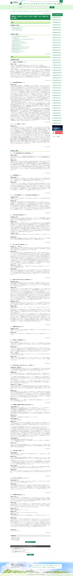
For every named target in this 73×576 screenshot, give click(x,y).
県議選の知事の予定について (16, 44)
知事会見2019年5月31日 (57, 32)
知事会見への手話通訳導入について (17, 27)
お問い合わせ (54, 567)
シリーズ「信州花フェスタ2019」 (17, 30)
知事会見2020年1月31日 (57, 95)
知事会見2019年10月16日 (57, 65)
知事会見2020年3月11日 (57, 110)
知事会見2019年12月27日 (57, 87)
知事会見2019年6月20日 (57, 37)
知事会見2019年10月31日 (57, 70)
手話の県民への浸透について (16, 49)
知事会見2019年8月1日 (57, 47)
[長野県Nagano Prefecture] (14, 3)
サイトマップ (58, 565)
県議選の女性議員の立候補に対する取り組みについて (20, 48)
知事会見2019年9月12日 (57, 57)
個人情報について (52, 565)
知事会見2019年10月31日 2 (58, 72)
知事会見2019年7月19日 (57, 42)
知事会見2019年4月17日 (57, 22)
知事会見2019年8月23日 (57, 52)
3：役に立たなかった (26, 549)
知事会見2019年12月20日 (57, 85)
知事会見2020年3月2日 (57, 105)
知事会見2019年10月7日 (57, 62)
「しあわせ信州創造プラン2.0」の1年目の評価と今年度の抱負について (23, 39)
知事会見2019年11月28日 (57, 80)
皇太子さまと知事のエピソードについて (18, 50)
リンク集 (34, 567)
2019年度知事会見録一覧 (58, 14)
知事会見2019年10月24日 (57, 67)
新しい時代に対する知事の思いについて (18, 41)
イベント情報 (56, 136)
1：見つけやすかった (15, 552)
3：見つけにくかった (28, 552)
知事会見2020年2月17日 (57, 100)
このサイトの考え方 (36, 565)
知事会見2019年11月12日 (57, 75)
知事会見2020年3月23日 (57, 115)
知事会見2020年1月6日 (57, 90)
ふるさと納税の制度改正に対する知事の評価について (20, 36)
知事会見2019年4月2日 (57, 17)
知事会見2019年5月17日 (57, 27)
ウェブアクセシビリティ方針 (44, 565)
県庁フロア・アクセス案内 (46, 567)
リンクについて (39, 567)
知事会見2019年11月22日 (57, 77)
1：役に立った (14, 549)
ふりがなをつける (40, 1)
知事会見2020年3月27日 (57, 120)
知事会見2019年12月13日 (57, 82)
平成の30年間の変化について (16, 40)
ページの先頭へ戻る (47, 53)
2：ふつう (19, 549)
